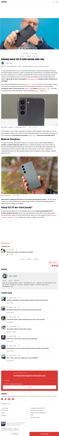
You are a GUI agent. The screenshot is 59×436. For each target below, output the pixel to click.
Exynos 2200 (28, 88)
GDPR (32, 415)
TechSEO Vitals (16, 430)
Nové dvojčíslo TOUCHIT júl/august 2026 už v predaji (19, 329)
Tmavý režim (4, 403)
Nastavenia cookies (35, 417)
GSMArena (7, 243)
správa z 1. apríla (30, 84)
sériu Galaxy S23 (32, 79)
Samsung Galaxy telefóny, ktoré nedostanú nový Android (20, 252)
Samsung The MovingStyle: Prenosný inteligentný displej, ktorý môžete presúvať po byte (27, 300)
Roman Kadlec (10, 322)
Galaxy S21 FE (32, 135)
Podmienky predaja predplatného (38, 412)
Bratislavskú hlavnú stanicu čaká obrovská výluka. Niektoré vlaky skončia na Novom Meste (28, 348)
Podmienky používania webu (37, 410)
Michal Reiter (10, 312)
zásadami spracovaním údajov (16, 383)
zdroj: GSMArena (40, 90)
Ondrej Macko (10, 302)
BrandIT (3, 412)
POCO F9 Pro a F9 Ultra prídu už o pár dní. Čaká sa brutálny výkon (22, 338)
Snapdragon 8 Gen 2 (44, 88)
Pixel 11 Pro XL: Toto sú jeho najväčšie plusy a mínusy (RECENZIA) (22, 358)
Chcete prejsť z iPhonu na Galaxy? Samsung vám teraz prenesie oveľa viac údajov (26, 319)
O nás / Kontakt (4, 408)
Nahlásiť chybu (52, 262)
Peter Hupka (9, 63)
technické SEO (5, 430)
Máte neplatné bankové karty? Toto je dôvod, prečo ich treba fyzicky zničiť (24, 309)
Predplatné (3, 415)
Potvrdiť (29, 387)
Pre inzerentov (4, 410)
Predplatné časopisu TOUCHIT (38, 408)
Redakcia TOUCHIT (11, 331)
